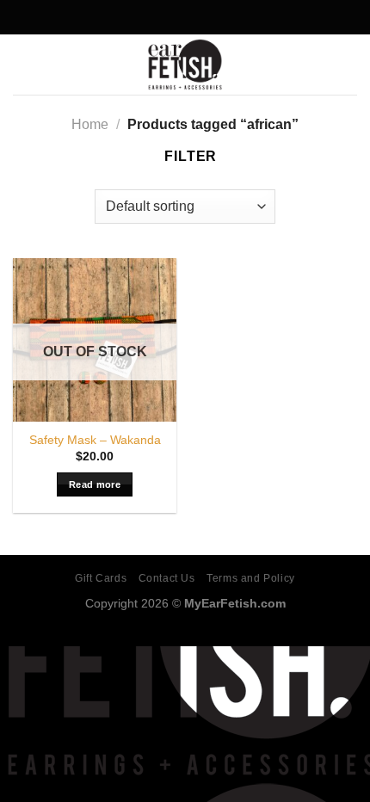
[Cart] (348, 64)
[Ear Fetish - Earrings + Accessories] (185, 64)
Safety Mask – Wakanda (95, 440)
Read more (94, 484)
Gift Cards (100, 578)
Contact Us (167, 578)
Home (89, 124)
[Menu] (23, 64)
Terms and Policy (251, 578)
